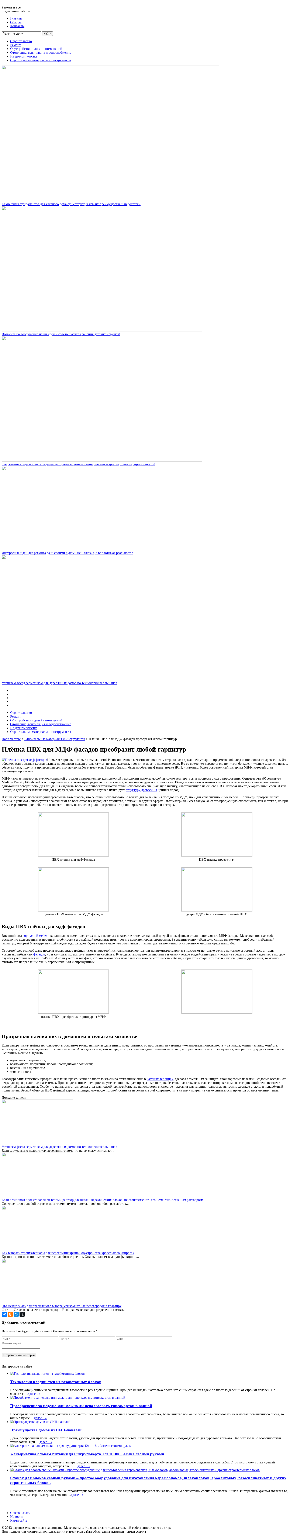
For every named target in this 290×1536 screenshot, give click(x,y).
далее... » (34, 1394)
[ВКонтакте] (4, 1314)
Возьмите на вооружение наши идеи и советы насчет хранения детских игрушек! (61, 334)
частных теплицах (160, 1079)
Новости (16, 1516)
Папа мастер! (11, 739)
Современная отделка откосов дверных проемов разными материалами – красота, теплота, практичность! (78, 464)
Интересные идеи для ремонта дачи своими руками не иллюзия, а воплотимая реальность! (67, 553)
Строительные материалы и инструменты (40, 60)
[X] (22, 1314)
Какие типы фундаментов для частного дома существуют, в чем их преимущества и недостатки (71, 204)
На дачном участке (23, 56)
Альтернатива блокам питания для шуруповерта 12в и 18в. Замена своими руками (87, 1454)
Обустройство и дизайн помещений (36, 48)
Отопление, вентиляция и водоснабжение (40, 52)
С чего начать (20, 1513)
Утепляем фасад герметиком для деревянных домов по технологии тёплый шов (59, 683)
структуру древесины (141, 790)
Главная (16, 18)
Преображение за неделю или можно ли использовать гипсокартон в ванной (81, 1406)
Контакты (17, 26)
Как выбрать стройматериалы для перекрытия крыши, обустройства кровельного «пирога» (68, 1253)
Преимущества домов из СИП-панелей (46, 1430)
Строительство (21, 41)
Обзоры (15, 22)
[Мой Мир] (16, 1314)
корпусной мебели (36, 935)
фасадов (39, 954)
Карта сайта (18, 1520)
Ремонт (15, 45)
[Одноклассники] (10, 1314)
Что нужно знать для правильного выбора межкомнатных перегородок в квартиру (61, 1306)
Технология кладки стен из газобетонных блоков (55, 1382)
